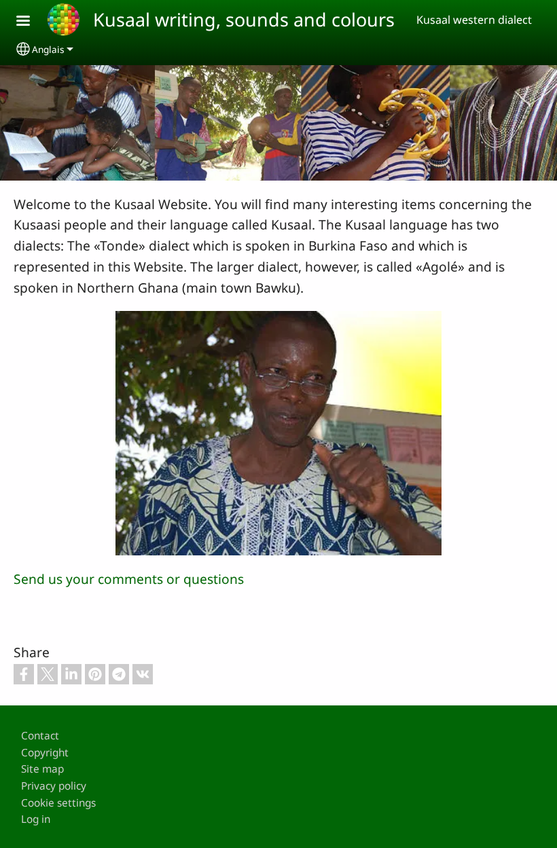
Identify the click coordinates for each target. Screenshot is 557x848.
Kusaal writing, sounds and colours (244, 19)
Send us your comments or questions (129, 579)
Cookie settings (58, 803)
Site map (42, 769)
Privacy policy (53, 786)
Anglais (48, 49)
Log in (35, 819)
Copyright (45, 752)
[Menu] (31, 22)
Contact (40, 736)
